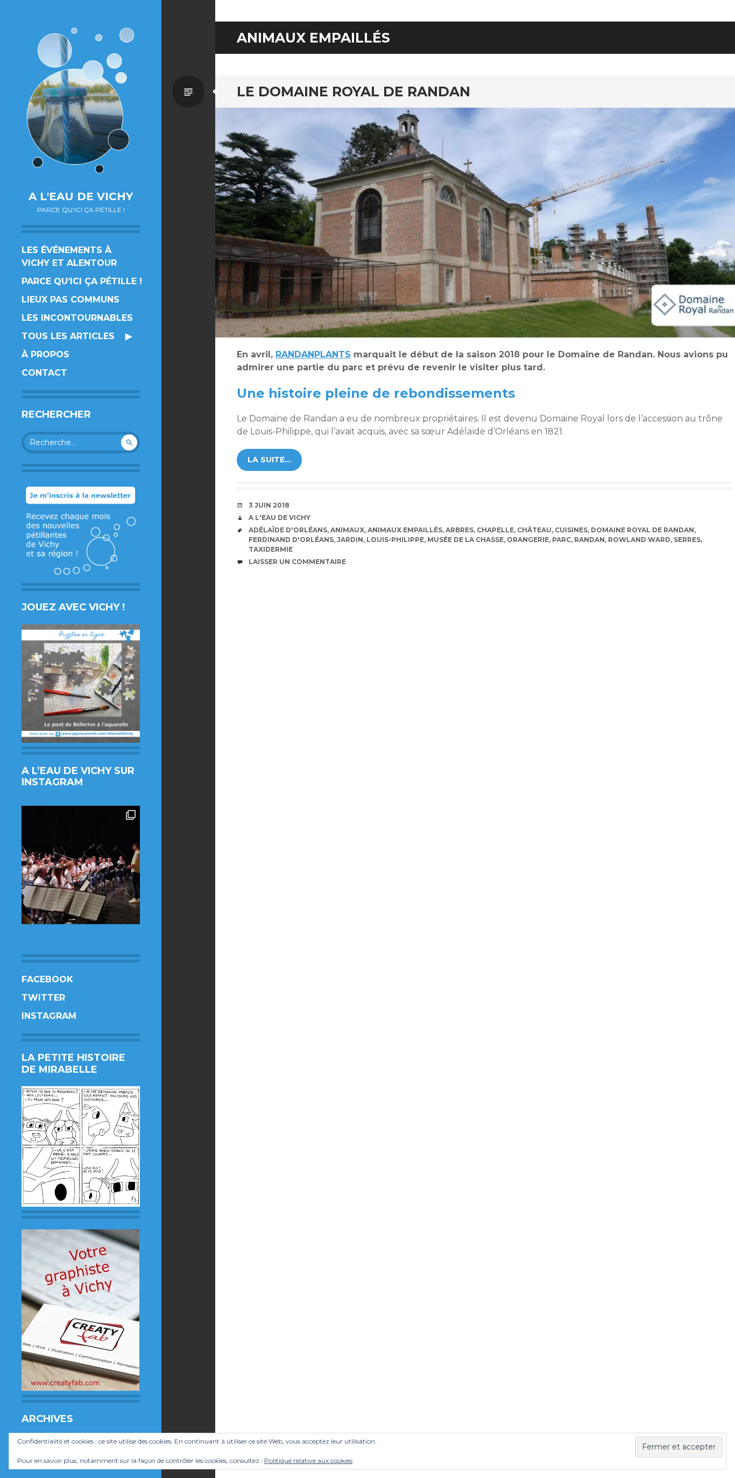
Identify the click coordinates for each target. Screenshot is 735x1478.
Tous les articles (68, 336)
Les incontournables (77, 318)
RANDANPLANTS (313, 354)
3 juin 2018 (269, 505)
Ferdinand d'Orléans (291, 540)
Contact (44, 373)
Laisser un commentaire (297, 562)
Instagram (49, 1016)
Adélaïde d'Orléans (288, 530)
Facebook (47, 979)
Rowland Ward (639, 540)
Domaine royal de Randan (642, 530)
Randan (589, 540)
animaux (347, 530)
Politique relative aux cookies (308, 1460)
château (534, 530)
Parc (561, 540)
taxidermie (271, 549)
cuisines (571, 530)
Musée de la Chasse (465, 540)
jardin (350, 540)
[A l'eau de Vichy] (81, 100)
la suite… (269, 459)
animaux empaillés (404, 530)
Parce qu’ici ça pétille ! (82, 281)
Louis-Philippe (395, 540)
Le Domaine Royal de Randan (353, 91)
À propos (45, 354)
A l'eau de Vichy (81, 196)
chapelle (495, 530)
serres (687, 540)
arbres (459, 530)
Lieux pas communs (70, 299)
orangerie (528, 540)
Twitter (43, 998)
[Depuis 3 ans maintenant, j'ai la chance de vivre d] (81, 865)
